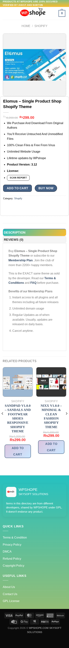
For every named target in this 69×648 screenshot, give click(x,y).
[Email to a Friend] (26, 207)
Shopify (40, 26)
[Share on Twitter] (20, 207)
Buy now (45, 188)
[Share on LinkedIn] (40, 207)
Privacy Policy (12, 544)
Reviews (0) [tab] (14, 239)
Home (26, 26)
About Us (9, 587)
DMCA (7, 551)
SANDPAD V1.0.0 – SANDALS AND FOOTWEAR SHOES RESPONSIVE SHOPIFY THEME (18, 418)
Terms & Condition (15, 537)
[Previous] (2, 421)
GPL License (11, 601)
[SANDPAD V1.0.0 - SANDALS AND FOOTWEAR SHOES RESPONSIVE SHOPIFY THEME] (18, 382)
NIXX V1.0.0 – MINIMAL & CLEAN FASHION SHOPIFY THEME (51, 416)
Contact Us (10, 594)
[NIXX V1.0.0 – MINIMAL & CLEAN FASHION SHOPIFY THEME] (51, 382)
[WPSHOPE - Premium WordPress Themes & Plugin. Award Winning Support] (34, 13)
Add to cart (17, 188)
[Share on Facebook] (13, 207)
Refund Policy (12, 558)
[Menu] (6, 13)
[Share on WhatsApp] (6, 207)
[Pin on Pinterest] (33, 207)
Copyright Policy (13, 565)
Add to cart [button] (18, 451)
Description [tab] (15, 232)
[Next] (66, 421)
